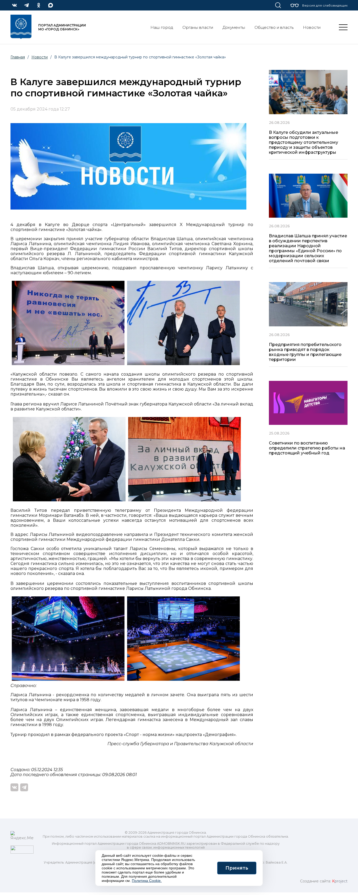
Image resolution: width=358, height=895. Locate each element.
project (340, 881)
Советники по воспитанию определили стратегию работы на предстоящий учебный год (307, 448)
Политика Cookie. (147, 880)
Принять (236, 868)
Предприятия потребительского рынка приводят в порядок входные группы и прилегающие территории (305, 352)
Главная (17, 57)
